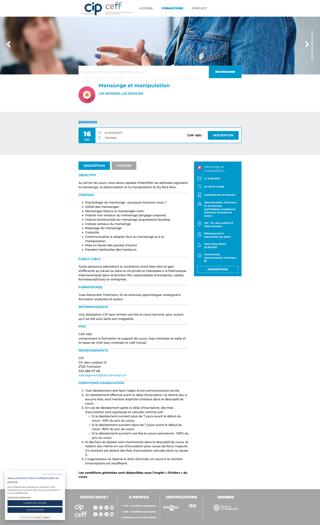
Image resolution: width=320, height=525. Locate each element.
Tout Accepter (35, 510)
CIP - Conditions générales (140, 505)
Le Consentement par (35, 517)
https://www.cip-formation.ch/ (119, 8)
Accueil (146, 8)
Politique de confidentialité (139, 517)
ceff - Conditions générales (140, 511)
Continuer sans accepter (52, 474)
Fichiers (124, 166)
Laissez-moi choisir (35, 503)
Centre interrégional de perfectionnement (92, 8)
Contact (199, 8)
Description (94, 166)
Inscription (223, 135)
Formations (172, 8)
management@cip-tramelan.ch (102, 375)
